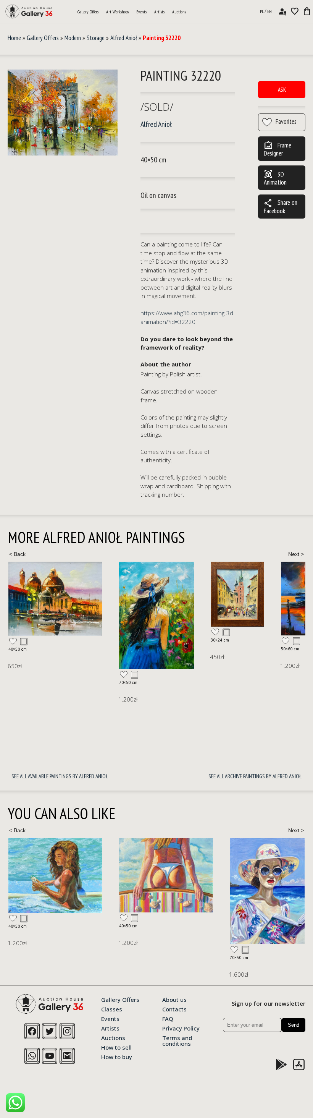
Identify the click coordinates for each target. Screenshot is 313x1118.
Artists (159, 12)
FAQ (167, 1018)
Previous (17, 554)
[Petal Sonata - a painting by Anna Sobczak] (248, 891)
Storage (96, 38)
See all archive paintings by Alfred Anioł (255, 776)
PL (262, 11)
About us (174, 999)
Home (14, 38)
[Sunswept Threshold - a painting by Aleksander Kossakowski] (55, 875)
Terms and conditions (177, 1040)
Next (295, 554)
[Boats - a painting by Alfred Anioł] (215, 598)
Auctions (179, 12)
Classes (111, 1008)
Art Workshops (117, 12)
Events (141, 12)
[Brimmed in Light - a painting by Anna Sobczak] (156, 891)
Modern (73, 38)
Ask (282, 89)
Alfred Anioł (123, 38)
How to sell (116, 1046)
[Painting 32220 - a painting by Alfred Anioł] (63, 113)
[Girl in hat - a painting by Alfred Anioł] (45, 615)
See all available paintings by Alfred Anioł (59, 776)
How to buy (116, 1056)
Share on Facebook (280, 206)
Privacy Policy (181, 1027)
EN (269, 11)
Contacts (174, 1008)
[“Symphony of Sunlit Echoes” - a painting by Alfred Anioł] (126, 594)
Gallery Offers (87, 12)
